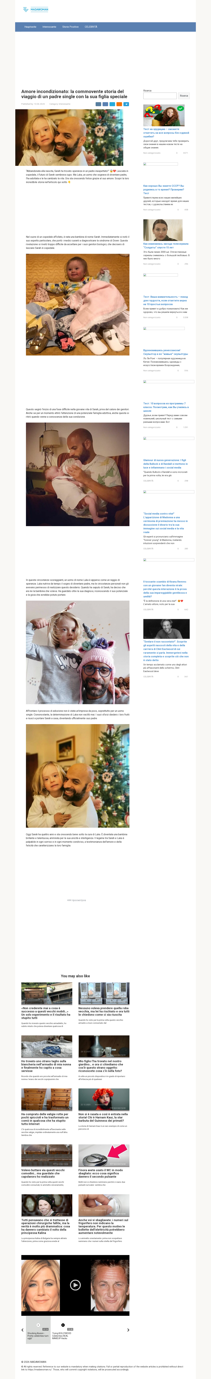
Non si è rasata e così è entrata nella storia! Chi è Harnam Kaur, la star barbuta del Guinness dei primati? (103, 1117)
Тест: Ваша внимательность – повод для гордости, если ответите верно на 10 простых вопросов (165, 300)
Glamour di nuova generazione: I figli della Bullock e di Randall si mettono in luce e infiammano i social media (165, 464)
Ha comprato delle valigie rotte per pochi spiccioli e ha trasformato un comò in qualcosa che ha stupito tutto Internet (45, 1119)
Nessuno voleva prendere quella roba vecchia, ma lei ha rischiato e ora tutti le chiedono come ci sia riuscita (103, 1011)
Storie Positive (70, 26)
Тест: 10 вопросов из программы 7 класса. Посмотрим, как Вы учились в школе (166, 407)
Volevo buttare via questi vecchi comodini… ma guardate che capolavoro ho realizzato (43, 1173)
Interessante (49, 26)
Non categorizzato (151, 153)
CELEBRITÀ (91, 26)
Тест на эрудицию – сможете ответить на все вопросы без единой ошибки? (166, 133)
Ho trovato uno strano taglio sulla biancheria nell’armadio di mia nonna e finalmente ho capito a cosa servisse (46, 1066)
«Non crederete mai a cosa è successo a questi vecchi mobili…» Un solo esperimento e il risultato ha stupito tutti (45, 1013)
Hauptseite (30, 26)
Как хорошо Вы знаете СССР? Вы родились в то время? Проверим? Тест (163, 189)
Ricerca (147, 90)
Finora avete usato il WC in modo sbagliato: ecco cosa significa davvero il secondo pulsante (100, 1173)
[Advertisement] (105, 58)
